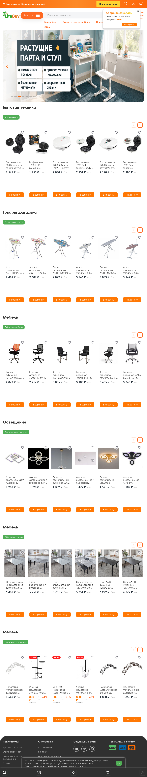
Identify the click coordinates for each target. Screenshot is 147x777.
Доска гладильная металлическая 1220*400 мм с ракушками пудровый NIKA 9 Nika (132, 270)
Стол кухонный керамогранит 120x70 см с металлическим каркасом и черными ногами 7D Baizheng (85, 585)
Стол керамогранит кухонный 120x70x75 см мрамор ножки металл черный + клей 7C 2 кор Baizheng (62, 585)
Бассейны (50, 22)
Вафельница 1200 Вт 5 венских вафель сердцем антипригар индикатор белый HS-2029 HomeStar (131, 165)
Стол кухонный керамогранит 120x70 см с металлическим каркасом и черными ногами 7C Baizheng (15, 585)
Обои (47, 27)
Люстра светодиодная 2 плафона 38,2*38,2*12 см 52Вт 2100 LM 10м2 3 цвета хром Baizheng (15, 480)
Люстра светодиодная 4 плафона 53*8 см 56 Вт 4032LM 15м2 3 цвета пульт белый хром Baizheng (38, 480)
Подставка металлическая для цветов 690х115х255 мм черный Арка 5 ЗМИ (108, 690)
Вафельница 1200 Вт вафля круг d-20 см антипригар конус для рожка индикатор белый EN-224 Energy (107, 165)
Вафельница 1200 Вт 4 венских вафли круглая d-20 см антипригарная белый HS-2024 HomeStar (85, 165)
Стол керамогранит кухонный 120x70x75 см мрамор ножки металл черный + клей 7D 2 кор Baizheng (38, 585)
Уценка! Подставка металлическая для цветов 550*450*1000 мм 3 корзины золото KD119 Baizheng (61, 690)
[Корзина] (141, 4)
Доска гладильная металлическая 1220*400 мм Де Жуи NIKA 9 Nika (85, 270)
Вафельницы (11, 117)
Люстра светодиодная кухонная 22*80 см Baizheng (61, 480)
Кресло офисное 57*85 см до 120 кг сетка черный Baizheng (132, 375)
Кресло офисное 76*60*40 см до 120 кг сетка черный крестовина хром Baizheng (108, 375)
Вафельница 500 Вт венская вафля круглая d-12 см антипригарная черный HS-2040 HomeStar (15, 165)
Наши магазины (108, 4)
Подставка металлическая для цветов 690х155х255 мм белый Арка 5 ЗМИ (14, 690)
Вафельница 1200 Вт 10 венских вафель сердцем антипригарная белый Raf (38, 165)
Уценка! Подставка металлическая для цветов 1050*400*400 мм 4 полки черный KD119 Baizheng (85, 690)
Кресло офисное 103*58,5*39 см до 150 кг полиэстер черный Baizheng (61, 375)
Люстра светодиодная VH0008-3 (108, 480)
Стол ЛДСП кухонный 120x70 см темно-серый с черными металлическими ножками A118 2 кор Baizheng (132, 585)
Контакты (43, 751)
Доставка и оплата (13, 747)
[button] (140, 67)
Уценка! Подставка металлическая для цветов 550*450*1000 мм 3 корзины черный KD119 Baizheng (38, 690)
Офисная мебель (14, 327)
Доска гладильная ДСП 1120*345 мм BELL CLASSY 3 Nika (38, 270)
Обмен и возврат (12, 751)
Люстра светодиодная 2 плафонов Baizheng (85, 480)
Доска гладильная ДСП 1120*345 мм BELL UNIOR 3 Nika (14, 270)
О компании (45, 747)
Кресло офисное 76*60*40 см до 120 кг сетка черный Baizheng (38, 375)
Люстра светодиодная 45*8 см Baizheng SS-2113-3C (131, 480)
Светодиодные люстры (16, 432)
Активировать (129, 25)
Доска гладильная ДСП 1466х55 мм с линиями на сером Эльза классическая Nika (108, 270)
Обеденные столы (14, 537)
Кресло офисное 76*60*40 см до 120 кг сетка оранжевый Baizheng (14, 375)
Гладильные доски (14, 222)
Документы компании (50, 756)
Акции (6, 763)
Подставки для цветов (15, 642)
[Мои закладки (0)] (126, 4)
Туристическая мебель (76, 22)
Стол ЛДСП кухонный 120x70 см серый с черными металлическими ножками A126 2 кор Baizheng (109, 585)
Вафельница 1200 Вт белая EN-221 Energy (61, 165)
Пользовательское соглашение (13, 757)
